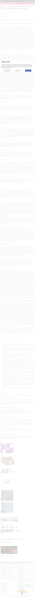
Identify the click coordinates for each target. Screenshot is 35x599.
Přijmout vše (28, 70)
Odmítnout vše (7, 70)
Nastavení (18, 70)
